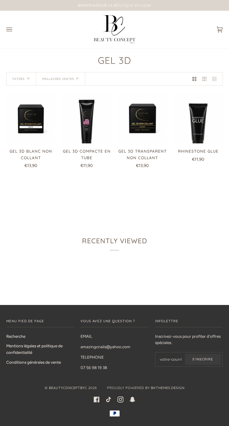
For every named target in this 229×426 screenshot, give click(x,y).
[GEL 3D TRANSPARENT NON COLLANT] (142, 118)
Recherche (15, 336)
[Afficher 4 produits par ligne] (215, 78)
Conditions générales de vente (33, 362)
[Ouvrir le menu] (15, 29)
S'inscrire (202, 359)
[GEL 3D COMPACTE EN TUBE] (86, 118)
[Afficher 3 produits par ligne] (204, 78)
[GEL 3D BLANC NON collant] (30, 118)
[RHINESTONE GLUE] (198, 118)
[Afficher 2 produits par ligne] (194, 78)
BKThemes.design (168, 388)
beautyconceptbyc (68, 388)
